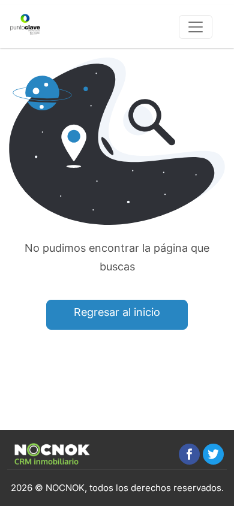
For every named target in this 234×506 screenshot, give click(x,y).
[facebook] (189, 454)
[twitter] (213, 454)
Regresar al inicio (117, 312)
